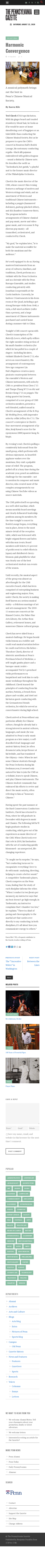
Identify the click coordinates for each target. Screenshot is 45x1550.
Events (10, 1209)
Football (18, 1220)
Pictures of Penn (19, 1331)
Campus (9, 1048)
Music (9, 977)
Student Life (12, 1272)
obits (27, 1246)
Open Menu (7, 2)
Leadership (27, 1236)
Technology (27, 1272)
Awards (17, 1188)
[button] (41, 2)
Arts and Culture (12, 38)
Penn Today (14, 1462)
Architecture (28, 1183)
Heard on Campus (14, 1230)
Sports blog (17, 1336)
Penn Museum (12, 1257)
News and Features (18, 1356)
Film (9, 1220)
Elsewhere (11, 1204)
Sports (15, 1371)
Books (26, 1188)
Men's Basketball (25, 1241)
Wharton (11, 1283)
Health (10, 1225)
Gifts (28, 1220)
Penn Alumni (14, 1456)
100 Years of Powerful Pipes (16, 1052)
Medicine (10, 1241)
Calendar (11, 1194)
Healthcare (21, 1225)
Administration (13, 1178)
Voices (12, 1381)
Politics (10, 1267)
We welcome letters (17, 1432)
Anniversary (29, 1178)
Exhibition (21, 1209)
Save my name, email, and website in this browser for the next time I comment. (22, 1138)
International (13, 1236)
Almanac (12, 1472)
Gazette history (16, 1351)
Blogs (11, 1316)
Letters (15, 1396)
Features (16, 1361)
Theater (23, 1278)
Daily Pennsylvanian (17, 1467)
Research (13, 1376)
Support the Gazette (17, 1513)
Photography (12, 1262)
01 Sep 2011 (12, 57)
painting (10, 1251)
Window (22, 1283)
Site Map (12, 1518)
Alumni (12, 1301)
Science (21, 1267)
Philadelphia (27, 1257)
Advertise (13, 1508)
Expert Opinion (13, 1215)
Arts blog (16, 1321)
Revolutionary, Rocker (14, 1019)
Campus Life (23, 1194)
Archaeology (12, 1183)
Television (11, 1278)
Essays (9, 1081)
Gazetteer (17, 1366)
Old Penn (16, 1346)
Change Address (15, 1523)
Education (28, 1199)
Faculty (26, 1215)
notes (18, 1246)
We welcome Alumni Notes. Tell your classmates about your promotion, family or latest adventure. (22, 1423)
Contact (12, 1503)
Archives (13, 1306)
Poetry (25, 1262)
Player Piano (10, 1086)
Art (8, 1188)
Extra (14, 1326)
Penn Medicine (23, 1251)
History (28, 1230)
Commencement (13, 1199)
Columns (16, 1386)
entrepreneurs (26, 1204)
